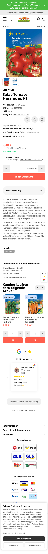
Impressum (8, 533)
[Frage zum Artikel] (42, 119)
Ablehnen (13, 545)
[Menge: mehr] (41, 168)
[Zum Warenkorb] (43, 19)
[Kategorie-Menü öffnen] (5, 19)
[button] (6, 82)
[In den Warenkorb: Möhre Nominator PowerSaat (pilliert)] (35, 340)
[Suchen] (10, 19)
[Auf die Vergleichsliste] (34, 119)
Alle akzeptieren (24, 538)
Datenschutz (20, 533)
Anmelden (8, 434)
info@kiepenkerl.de (17, 277)
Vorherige (9, 26)
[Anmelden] (38, 19)
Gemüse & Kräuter (21, 114)
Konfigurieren (35, 545)
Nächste (39, 26)
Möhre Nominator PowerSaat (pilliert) (35, 319)
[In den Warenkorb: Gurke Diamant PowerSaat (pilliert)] (13, 340)
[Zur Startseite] (24, 19)
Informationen (10, 426)
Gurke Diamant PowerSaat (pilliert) (11, 319)
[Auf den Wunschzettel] (27, 119)
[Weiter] (42, 287)
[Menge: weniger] (6, 168)
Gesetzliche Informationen (17, 430)
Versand (22, 148)
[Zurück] (37, 287)
